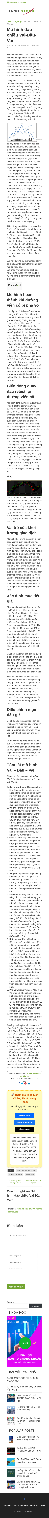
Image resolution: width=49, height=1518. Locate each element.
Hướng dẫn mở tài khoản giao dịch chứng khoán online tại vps (28, 1473)
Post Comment (16, 1286)
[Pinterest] (25, 1084)
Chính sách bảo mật (31, 1505)
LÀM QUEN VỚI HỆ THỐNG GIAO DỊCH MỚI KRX (29, 1398)
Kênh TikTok (24, 1129)
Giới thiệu (7, 1505)
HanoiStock (31, 1511)
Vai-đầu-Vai (30, 1174)
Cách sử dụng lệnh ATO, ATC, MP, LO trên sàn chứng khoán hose (28, 1485)
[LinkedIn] (29, 1084)
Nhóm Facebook (24, 1122)
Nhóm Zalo (24, 1116)
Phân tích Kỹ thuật (14, 22)
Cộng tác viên (18, 1505)
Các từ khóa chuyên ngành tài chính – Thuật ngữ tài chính (29, 1421)
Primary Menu (17, 2)
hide (18, 285)
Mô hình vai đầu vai (15, 1174)
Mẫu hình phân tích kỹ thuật (26, 1170)
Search (10, 1302)
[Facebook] (19, 1084)
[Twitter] (22, 1084)
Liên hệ (42, 1505)
